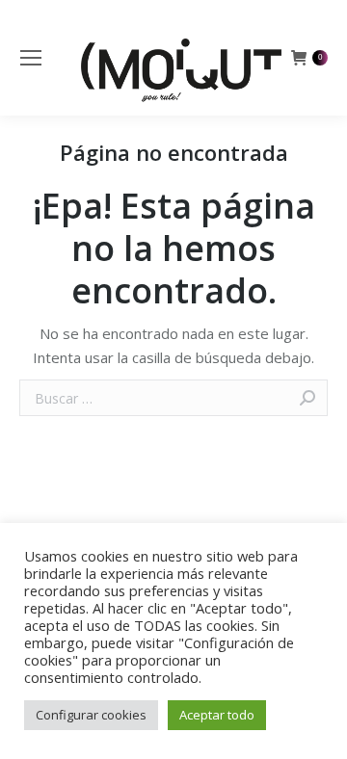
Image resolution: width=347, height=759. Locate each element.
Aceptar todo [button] (216, 714)
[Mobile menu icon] (30, 57)
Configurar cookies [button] (91, 714)
